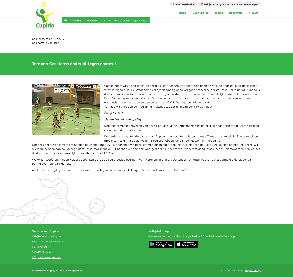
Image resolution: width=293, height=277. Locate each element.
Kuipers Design (253, 270)
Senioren (92, 20)
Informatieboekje (185, 4)
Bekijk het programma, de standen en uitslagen (231, 4)
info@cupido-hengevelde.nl (46, 257)
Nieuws (77, 20)
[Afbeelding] (66, 109)
